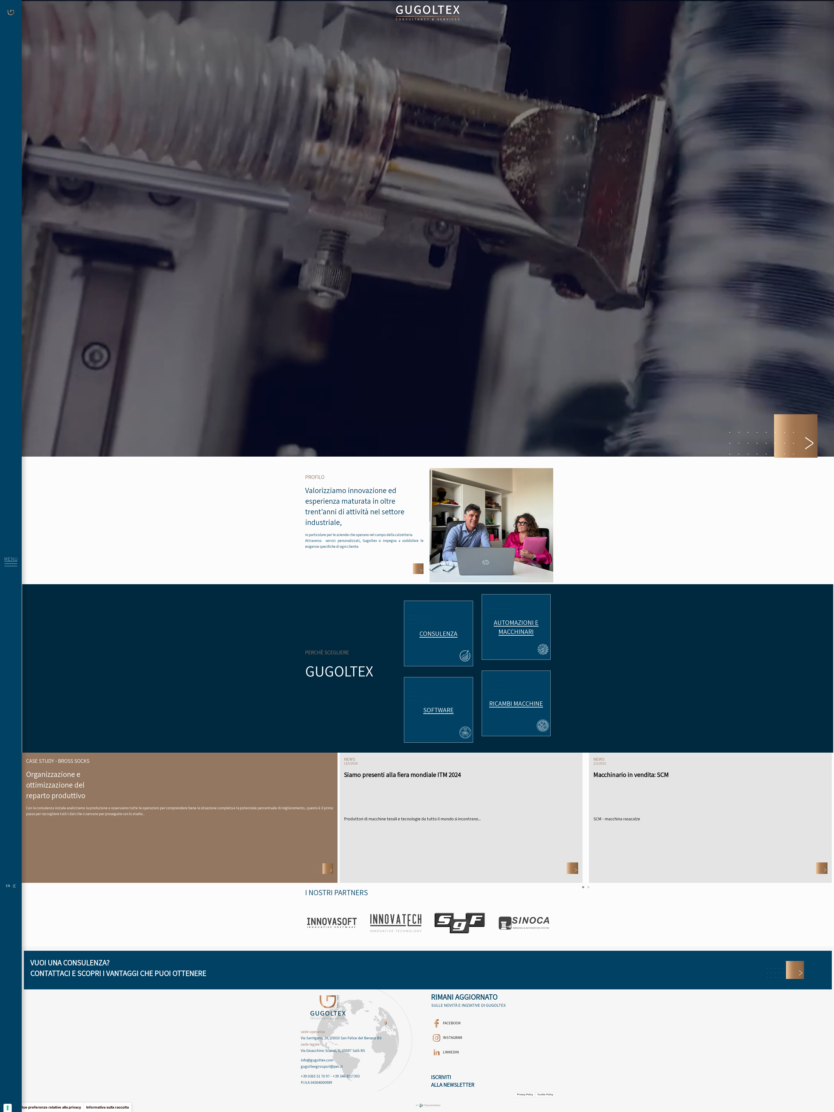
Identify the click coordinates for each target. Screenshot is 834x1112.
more (438, 633)
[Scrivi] (785, 969)
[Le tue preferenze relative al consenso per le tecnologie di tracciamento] (7, 1108)
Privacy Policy (525, 1094)
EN (8, 885)
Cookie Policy (545, 1094)
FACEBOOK (451, 1022)
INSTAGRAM (452, 1037)
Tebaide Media (432, 1105)
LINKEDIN (450, 1051)
